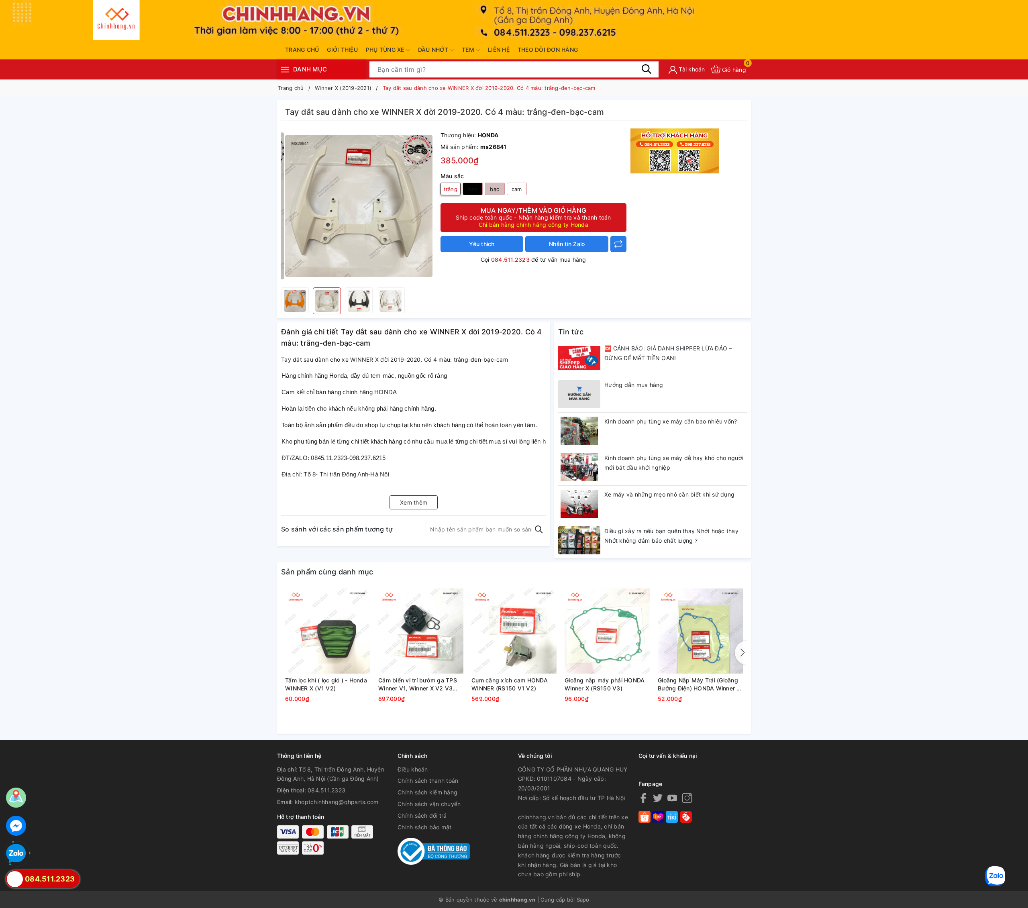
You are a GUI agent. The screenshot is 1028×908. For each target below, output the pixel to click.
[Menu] (285, 69)
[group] (358, 205)
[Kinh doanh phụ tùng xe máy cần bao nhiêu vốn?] (579, 431)
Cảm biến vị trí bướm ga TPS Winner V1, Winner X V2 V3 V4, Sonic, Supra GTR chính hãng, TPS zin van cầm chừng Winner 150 (419, 684)
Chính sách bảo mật (425, 827)
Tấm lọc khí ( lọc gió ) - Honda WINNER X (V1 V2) (326, 684)
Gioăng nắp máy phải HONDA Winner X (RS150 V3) (605, 684)
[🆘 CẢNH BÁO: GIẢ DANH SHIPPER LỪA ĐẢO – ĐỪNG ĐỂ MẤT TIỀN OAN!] (579, 358)
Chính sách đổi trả (422, 815)
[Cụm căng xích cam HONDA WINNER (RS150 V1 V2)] (514, 631)
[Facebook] (643, 798)
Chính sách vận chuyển (429, 803)
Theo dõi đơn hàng (548, 49)
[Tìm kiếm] (646, 69)
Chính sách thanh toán (428, 780)
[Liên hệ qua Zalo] (16, 854)
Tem (469, 49)
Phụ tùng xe (386, 49)
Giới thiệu (342, 49)
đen (472, 189)
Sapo (583, 899)
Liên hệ (499, 49)
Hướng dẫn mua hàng (633, 384)
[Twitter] (658, 798)
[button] (741, 653)
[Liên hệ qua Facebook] (16, 826)
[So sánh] (618, 244)
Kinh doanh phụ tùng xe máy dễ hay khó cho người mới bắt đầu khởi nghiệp (673, 462)
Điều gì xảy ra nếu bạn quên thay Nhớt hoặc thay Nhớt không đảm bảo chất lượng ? (671, 535)
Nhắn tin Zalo (567, 243)
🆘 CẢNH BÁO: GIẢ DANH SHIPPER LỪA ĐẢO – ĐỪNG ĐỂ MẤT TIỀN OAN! (668, 353)
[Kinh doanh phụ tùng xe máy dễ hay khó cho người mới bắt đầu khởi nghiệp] (579, 467)
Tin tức (570, 332)
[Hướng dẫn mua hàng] (579, 394)
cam (517, 189)
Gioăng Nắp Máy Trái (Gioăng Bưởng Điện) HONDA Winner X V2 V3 (699, 684)
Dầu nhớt (434, 49)
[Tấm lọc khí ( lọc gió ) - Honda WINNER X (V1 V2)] (327, 631)
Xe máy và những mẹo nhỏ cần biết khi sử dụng (669, 494)
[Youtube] (672, 798)
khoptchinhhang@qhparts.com (337, 801)
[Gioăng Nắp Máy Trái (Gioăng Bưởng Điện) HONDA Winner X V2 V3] (700, 631)
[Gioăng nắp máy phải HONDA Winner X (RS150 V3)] (607, 631)
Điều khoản (413, 769)
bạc (494, 189)
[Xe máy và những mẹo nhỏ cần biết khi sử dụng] (579, 504)
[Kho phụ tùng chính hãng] (674, 150)
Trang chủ (302, 49)
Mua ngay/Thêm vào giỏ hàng (533, 217)
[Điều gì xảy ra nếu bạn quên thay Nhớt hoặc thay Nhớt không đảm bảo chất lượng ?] (579, 540)
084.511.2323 (510, 259)
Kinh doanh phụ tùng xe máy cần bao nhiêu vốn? (670, 421)
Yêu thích (481, 243)
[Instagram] (687, 798)
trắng (450, 189)
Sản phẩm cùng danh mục (327, 572)
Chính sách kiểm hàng (427, 792)
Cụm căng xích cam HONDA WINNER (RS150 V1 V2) (509, 684)
